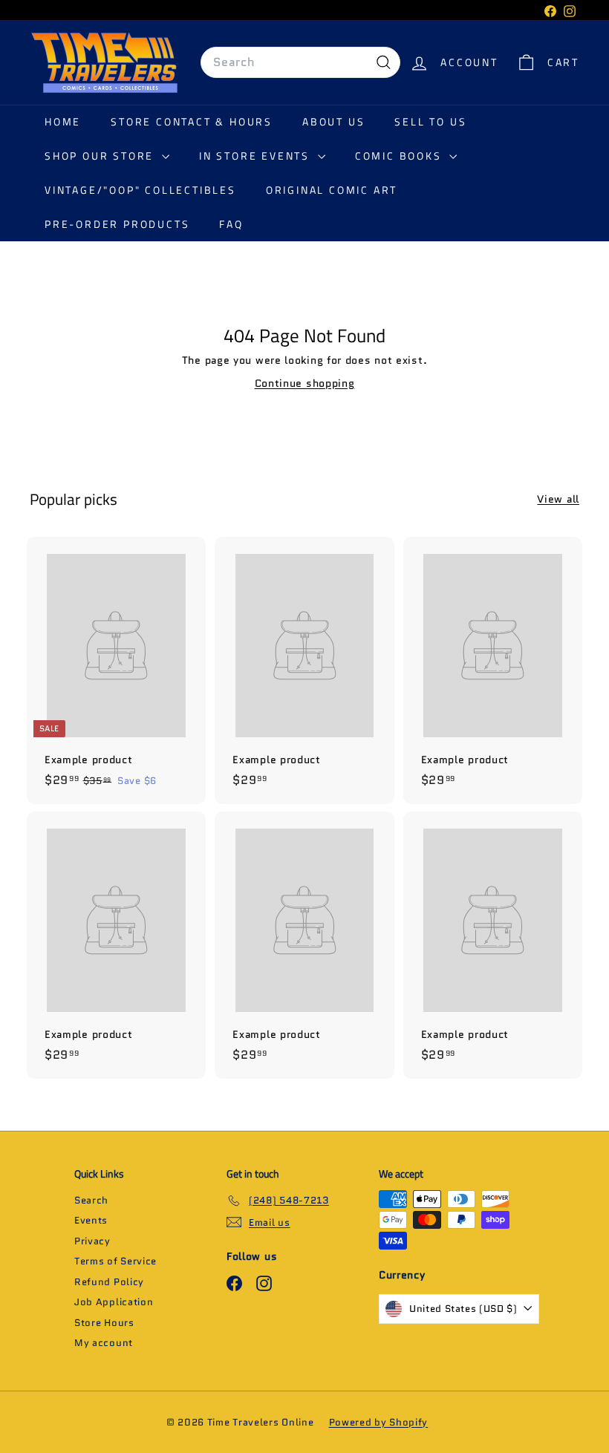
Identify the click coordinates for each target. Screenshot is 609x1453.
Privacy (92, 1241)
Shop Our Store (101, 155)
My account (103, 1343)
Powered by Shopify (379, 1422)
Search (91, 1200)
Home (63, 121)
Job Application (114, 1302)
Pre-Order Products (117, 224)
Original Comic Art (331, 189)
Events (91, 1220)
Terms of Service (115, 1261)
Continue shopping (305, 383)
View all (558, 499)
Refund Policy (109, 1282)
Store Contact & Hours (192, 121)
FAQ (231, 224)
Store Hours (104, 1323)
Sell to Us (430, 121)
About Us (333, 121)
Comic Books (400, 155)
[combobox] (300, 62)
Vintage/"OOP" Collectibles (140, 189)
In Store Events (256, 155)
